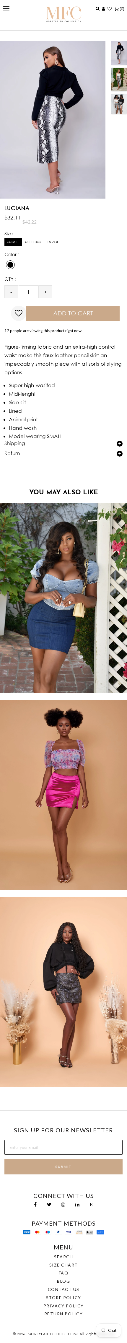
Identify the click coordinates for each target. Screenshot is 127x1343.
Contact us (63, 1289)
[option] (119, 53)
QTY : (10, 279)
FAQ (64, 1272)
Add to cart (73, 313)
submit (63, 1167)
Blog (63, 1281)
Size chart (63, 1264)
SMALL (13, 241)
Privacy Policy (63, 1305)
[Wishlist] (110, 8)
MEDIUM (33, 241)
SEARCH (63, 1256)
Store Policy (63, 1297)
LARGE (53, 241)
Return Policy (63, 1313)
